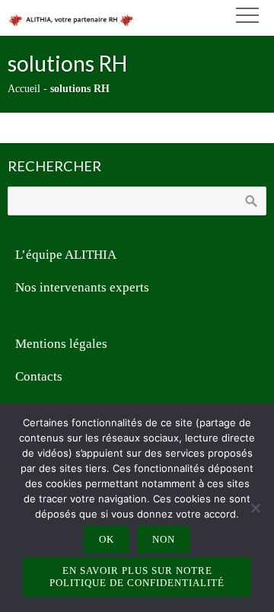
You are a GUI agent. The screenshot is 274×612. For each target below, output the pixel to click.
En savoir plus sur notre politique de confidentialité (137, 576)
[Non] (255, 507)
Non (163, 539)
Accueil (24, 88)
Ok (106, 539)
